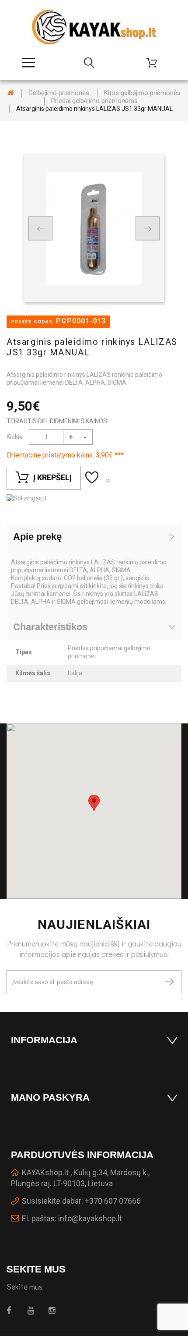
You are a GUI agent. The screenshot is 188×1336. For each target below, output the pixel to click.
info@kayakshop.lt (90, 1218)
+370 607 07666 (113, 1200)
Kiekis (14, 436)
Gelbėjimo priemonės (58, 93)
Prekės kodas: (33, 322)
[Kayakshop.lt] (94, 27)
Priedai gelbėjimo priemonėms (94, 101)
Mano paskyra (50, 1097)
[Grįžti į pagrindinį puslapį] (10, 93)
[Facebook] (12, 1310)
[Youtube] (33, 1310)
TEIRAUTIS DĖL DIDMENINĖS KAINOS (57, 421)
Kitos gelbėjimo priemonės (142, 93)
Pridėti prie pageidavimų (93, 478)
